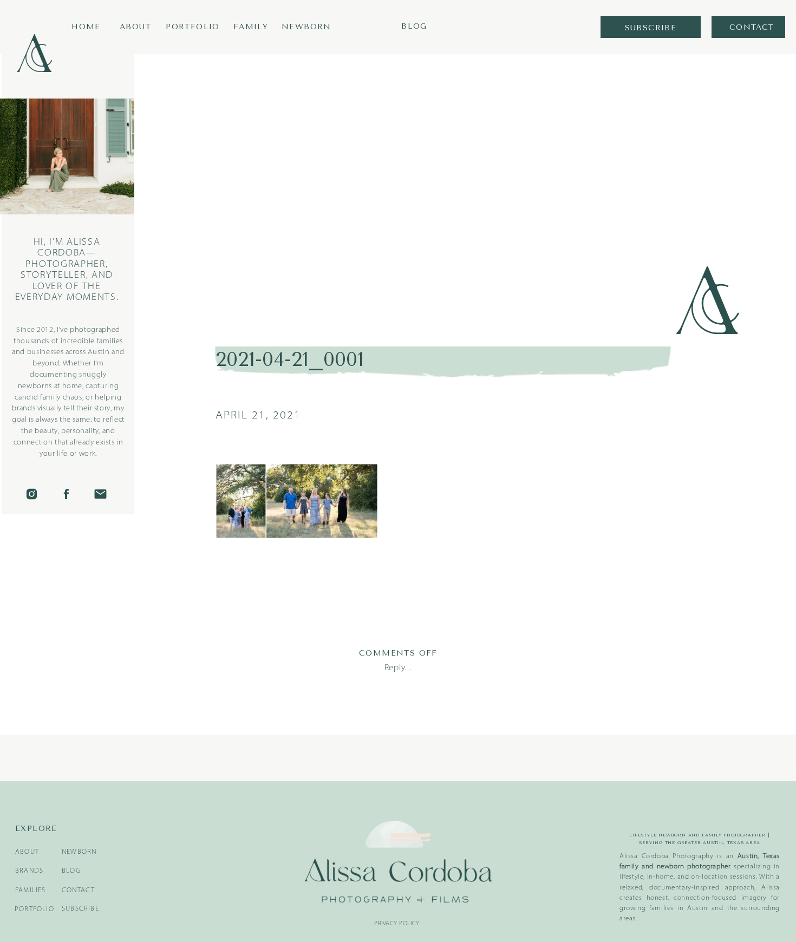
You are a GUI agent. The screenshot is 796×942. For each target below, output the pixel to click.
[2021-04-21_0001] (464, 188)
